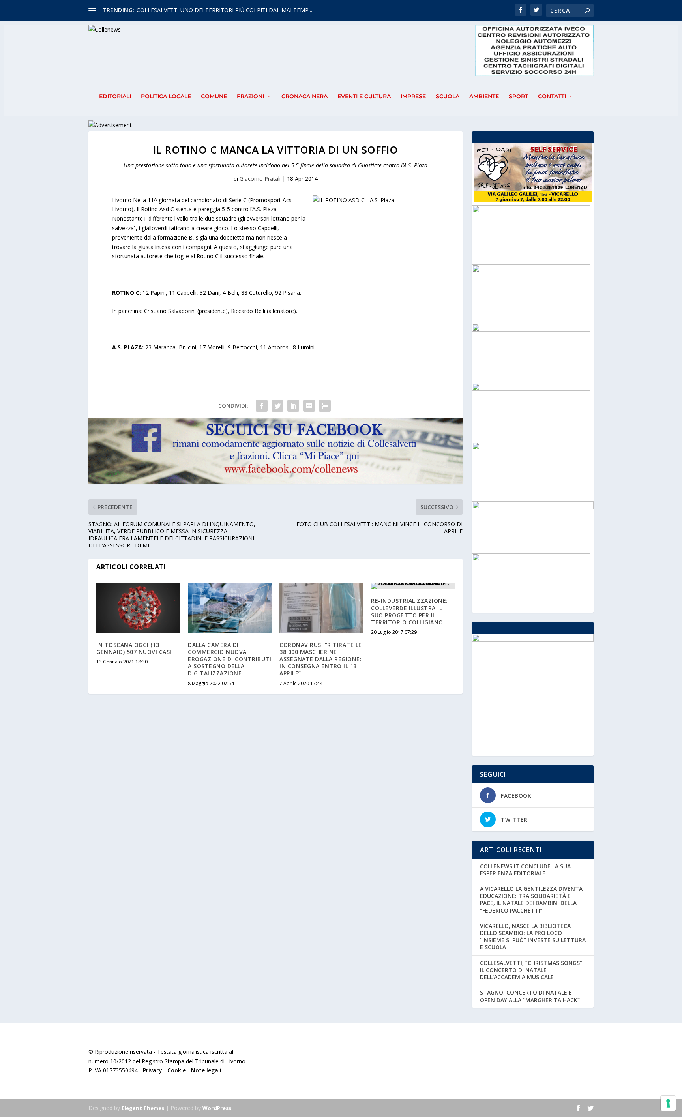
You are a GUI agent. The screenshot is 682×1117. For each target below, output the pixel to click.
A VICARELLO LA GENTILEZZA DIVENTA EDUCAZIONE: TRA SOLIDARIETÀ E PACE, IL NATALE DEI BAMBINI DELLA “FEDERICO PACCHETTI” (531, 899)
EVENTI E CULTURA (364, 96)
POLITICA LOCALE (166, 96)
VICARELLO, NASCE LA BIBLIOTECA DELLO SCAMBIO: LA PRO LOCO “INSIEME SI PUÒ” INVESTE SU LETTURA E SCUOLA (533, 936)
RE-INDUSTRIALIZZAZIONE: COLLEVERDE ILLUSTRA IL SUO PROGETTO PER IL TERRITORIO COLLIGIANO (409, 611)
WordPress (216, 1107)
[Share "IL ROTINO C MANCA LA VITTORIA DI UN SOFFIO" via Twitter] (277, 406)
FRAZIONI (250, 96)
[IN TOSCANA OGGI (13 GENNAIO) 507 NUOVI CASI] (138, 608)
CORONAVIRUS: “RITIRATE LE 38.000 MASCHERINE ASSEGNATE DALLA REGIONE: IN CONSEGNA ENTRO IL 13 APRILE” (320, 659)
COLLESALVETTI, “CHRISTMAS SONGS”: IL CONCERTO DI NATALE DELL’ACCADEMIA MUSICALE (532, 970)
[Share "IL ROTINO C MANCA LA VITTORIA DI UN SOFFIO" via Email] (309, 406)
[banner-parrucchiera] (531, 448)
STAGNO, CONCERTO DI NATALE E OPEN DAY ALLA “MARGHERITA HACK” (530, 996)
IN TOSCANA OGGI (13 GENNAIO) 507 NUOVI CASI (134, 648)
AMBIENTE (484, 96)
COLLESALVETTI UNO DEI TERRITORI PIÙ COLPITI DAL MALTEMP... (224, 10)
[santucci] (531, 211)
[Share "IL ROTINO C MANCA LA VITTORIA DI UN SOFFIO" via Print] (325, 406)
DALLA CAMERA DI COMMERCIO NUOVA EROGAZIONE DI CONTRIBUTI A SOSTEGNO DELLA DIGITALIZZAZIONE (229, 659)
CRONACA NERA (304, 96)
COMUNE (214, 96)
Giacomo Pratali (260, 178)
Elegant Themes (143, 1107)
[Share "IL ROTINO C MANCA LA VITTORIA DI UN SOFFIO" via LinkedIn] (293, 406)
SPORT (518, 96)
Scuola (447, 96)
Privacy (152, 1070)
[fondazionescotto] (531, 270)
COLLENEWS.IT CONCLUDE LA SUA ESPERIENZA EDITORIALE (525, 869)
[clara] (531, 559)
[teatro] (531, 329)
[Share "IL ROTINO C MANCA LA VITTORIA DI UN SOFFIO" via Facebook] (262, 406)
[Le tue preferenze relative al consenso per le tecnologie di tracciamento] (668, 1103)
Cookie (176, 1070)
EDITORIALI (115, 96)
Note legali (206, 1070)
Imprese (413, 96)
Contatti (552, 96)
